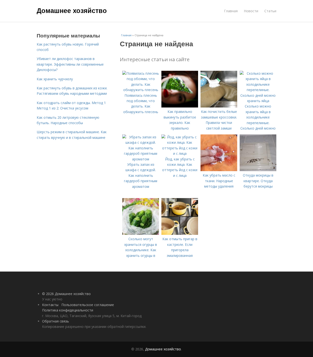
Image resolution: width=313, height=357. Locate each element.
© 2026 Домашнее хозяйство (66, 293)
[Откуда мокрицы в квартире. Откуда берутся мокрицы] (258, 169)
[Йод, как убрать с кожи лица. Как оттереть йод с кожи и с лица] (179, 153)
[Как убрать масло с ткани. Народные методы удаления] (219, 169)
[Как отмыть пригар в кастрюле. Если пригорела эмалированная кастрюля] (179, 233)
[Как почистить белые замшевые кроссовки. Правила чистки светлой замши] (219, 106)
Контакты (50, 304)
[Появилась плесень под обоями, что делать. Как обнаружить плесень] (140, 89)
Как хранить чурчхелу (55, 79)
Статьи (270, 11)
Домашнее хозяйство (72, 10)
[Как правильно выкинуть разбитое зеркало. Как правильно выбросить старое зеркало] (179, 106)
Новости (251, 11)
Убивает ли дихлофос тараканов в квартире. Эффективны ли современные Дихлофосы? (70, 64)
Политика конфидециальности (67, 310)
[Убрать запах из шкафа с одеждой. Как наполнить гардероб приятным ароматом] (140, 159)
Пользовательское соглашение (87, 304)
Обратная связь (55, 321)
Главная (231, 11)
